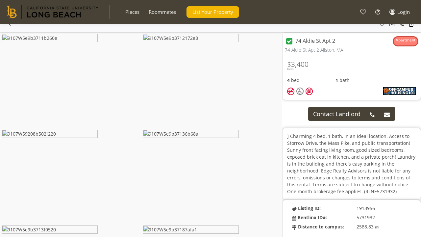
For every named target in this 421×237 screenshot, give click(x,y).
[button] (132, 12)
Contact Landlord (336, 114)
